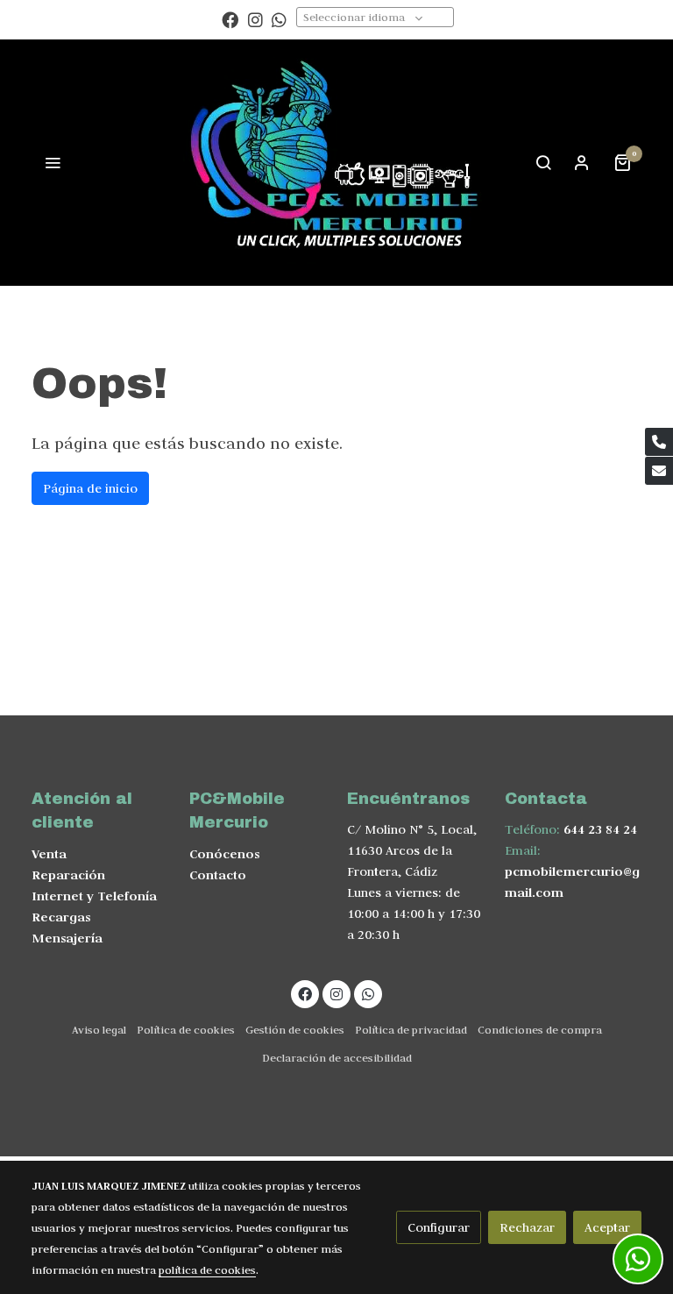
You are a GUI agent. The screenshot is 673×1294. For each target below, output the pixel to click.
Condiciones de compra (540, 1029)
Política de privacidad (411, 1029)
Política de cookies (186, 1029)
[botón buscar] (543, 162)
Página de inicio (90, 488)
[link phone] (659, 442)
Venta (49, 853)
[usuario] (581, 162)
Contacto (217, 874)
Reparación (68, 874)
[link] (336, 162)
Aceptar (607, 1227)
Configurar (438, 1227)
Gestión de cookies (294, 1029)
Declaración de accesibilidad (337, 1057)
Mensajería (67, 937)
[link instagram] (255, 19)
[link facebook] (230, 19)
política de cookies (207, 1269)
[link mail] (659, 471)
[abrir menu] (52, 162)
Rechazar (527, 1227)
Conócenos (224, 853)
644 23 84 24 (600, 829)
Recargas (61, 916)
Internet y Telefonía (94, 895)
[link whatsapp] (279, 19)
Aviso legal (99, 1029)
